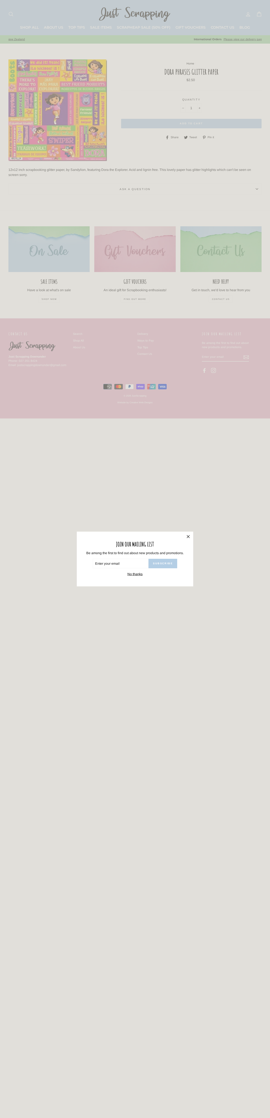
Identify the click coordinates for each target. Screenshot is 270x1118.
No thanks (135, 574)
